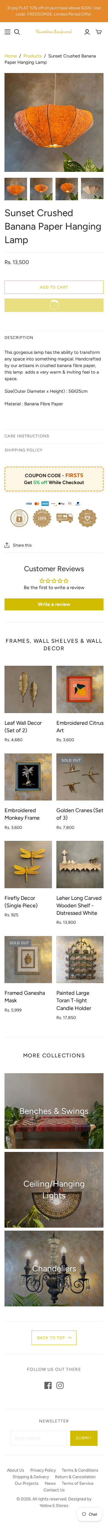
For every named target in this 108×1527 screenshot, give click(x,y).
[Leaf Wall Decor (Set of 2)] (28, 689)
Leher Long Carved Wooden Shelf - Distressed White (79, 905)
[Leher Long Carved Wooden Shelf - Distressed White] (80, 864)
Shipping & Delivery (31, 1476)
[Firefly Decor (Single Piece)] (28, 864)
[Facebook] (48, 1385)
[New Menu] (7, 32)
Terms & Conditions (80, 1470)
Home (10, 56)
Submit (84, 1438)
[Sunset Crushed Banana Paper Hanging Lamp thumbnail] (15, 189)
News (50, 1483)
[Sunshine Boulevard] (54, 31)
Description (18, 337)
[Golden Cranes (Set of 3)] (80, 777)
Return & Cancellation (75, 1476)
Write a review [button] (54, 604)
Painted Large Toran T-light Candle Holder (73, 1000)
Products (32, 56)
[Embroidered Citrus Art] (80, 689)
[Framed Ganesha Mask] (28, 959)
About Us (15, 1470)
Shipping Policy (23, 450)
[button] (54, 1338)
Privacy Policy (43, 1470)
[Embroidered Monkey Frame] (28, 777)
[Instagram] (60, 1385)
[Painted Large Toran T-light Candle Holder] (80, 959)
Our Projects (27, 1483)
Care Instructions (26, 436)
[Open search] (17, 32)
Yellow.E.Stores (54, 1505)
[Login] (87, 32)
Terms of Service (78, 1483)
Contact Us (54, 1490)
